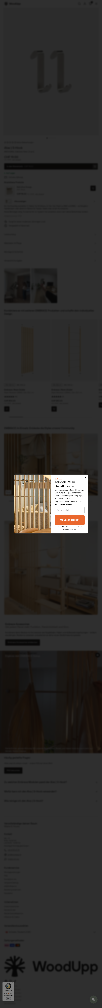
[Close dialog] (85, 477)
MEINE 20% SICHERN (69, 520)
